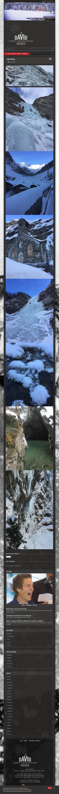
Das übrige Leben (10, 636)
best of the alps (44, 53)
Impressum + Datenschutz (34, 741)
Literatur (8, 645)
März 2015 (9, 734)
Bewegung (9, 633)
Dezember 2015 (10, 708)
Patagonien (31, 53)
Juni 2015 (9, 725)
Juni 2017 (9, 676)
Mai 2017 (9, 679)
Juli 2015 (9, 722)
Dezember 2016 (10, 685)
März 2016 (9, 699)
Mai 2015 (9, 728)
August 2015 (9, 719)
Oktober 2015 (9, 714)
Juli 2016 (9, 690)
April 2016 (9, 696)
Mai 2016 (9, 693)
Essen (8, 639)
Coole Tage (51, 53)
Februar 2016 (9, 702)
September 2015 (10, 716)
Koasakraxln (9, 655)
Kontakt (25, 741)
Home (21, 741)
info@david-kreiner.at (26, 781)
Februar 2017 (9, 682)
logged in (12, 565)
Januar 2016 (9, 705)
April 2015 (9, 731)
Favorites (9, 642)
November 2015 (10, 711)
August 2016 (9, 688)
